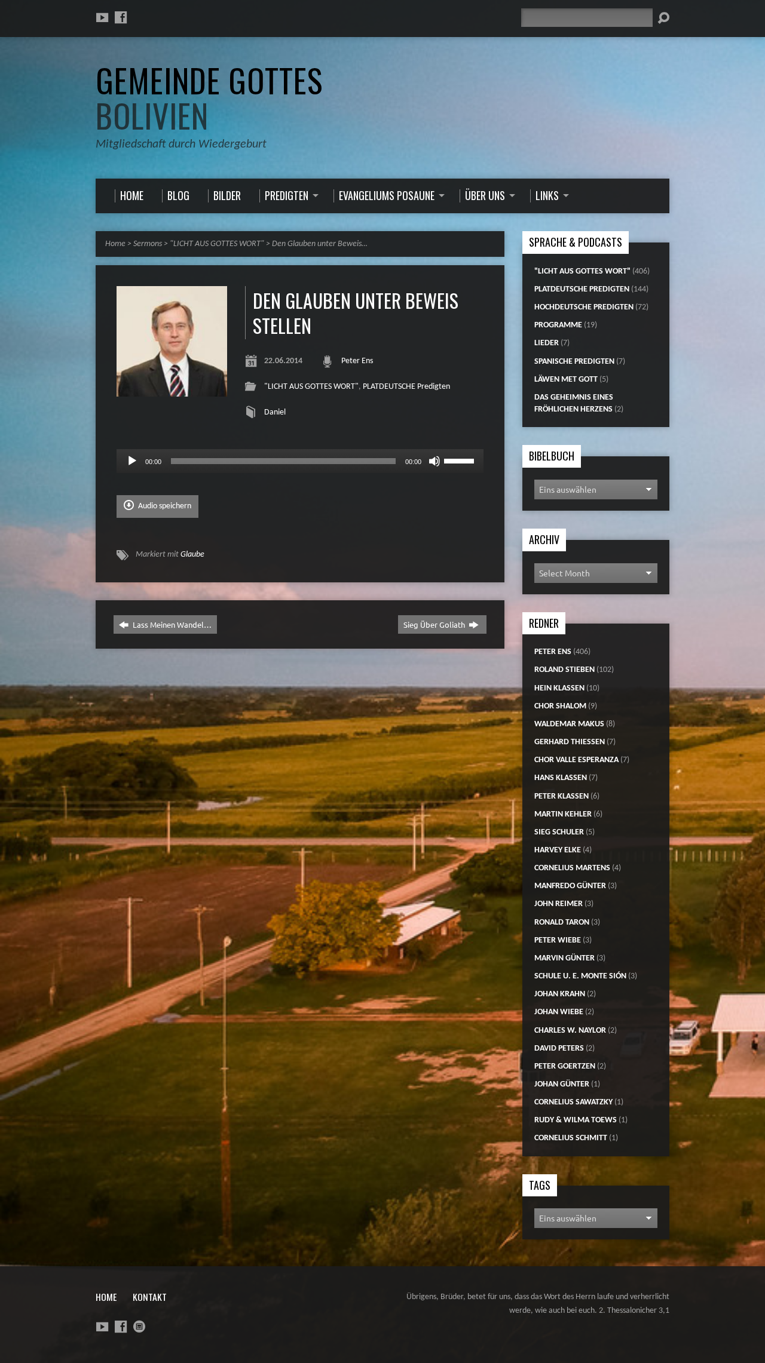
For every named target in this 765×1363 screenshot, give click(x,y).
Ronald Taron (561, 922)
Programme (558, 325)
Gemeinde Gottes (209, 97)
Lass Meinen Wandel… (171, 624)
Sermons (147, 244)
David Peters (559, 1048)
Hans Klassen (560, 777)
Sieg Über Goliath (435, 624)
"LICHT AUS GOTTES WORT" (217, 244)
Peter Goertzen (564, 1066)
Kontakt (150, 1297)
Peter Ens (357, 361)
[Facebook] (121, 17)
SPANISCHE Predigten (574, 361)
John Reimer (558, 904)
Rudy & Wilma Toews (575, 1120)
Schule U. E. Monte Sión (580, 976)
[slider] (461, 460)
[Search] (663, 18)
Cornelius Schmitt (570, 1138)
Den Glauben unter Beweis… (320, 244)
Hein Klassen (559, 688)
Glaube (192, 554)
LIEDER (546, 343)
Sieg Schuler (559, 832)
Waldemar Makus (569, 724)
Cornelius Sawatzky (573, 1102)
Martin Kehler (563, 814)
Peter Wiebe (557, 940)
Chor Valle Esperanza (576, 760)
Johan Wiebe (558, 1012)
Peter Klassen (561, 796)
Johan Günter (561, 1084)
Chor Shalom (560, 706)
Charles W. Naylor (570, 1030)
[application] (300, 461)
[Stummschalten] (434, 461)
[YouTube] (102, 17)
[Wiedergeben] (132, 461)
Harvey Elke (557, 850)
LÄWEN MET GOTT (566, 379)
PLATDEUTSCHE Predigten (406, 386)
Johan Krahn (559, 994)
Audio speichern (163, 506)
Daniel (275, 412)
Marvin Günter (564, 958)
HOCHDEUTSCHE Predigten (584, 307)
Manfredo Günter (570, 886)
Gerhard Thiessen (569, 742)
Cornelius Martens (572, 868)
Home (115, 244)
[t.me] (139, 1327)
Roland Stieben (564, 669)
